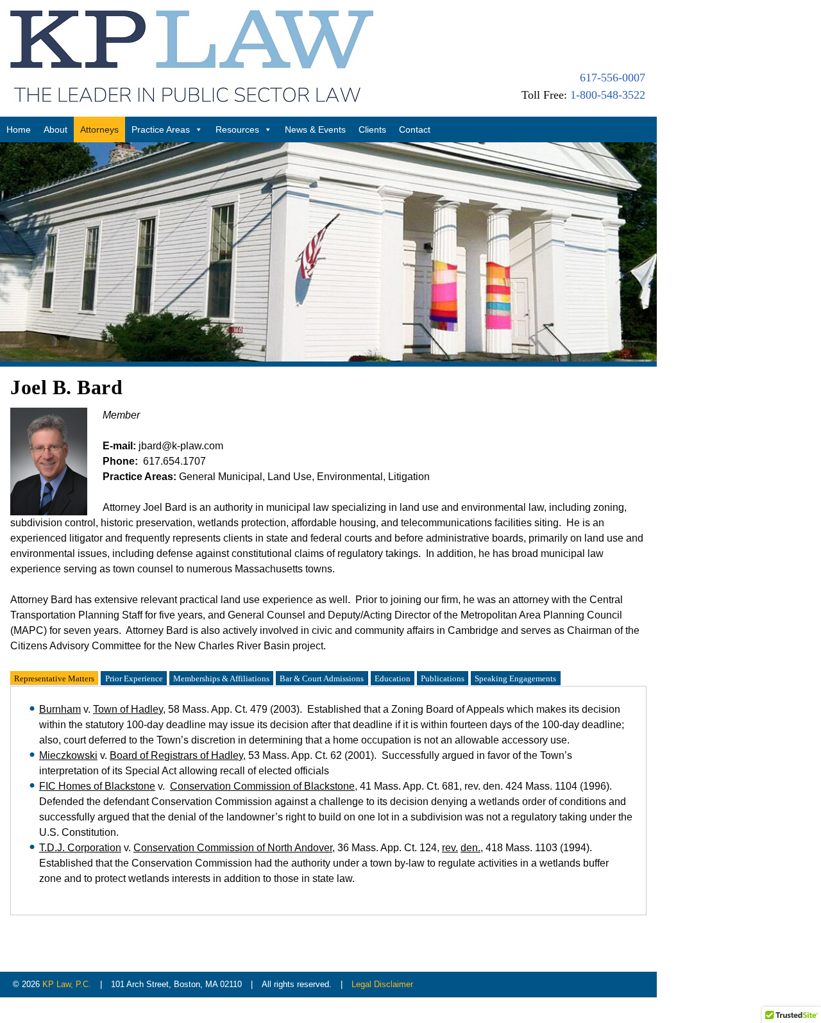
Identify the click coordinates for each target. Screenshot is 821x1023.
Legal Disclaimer (382, 984)
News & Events (315, 129)
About (55, 129)
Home (18, 129)
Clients (372, 129)
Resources (237, 129)
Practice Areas (160, 129)
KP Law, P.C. (66, 984)
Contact (414, 129)
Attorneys (99, 129)
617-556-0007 (612, 77)
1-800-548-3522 (607, 94)
